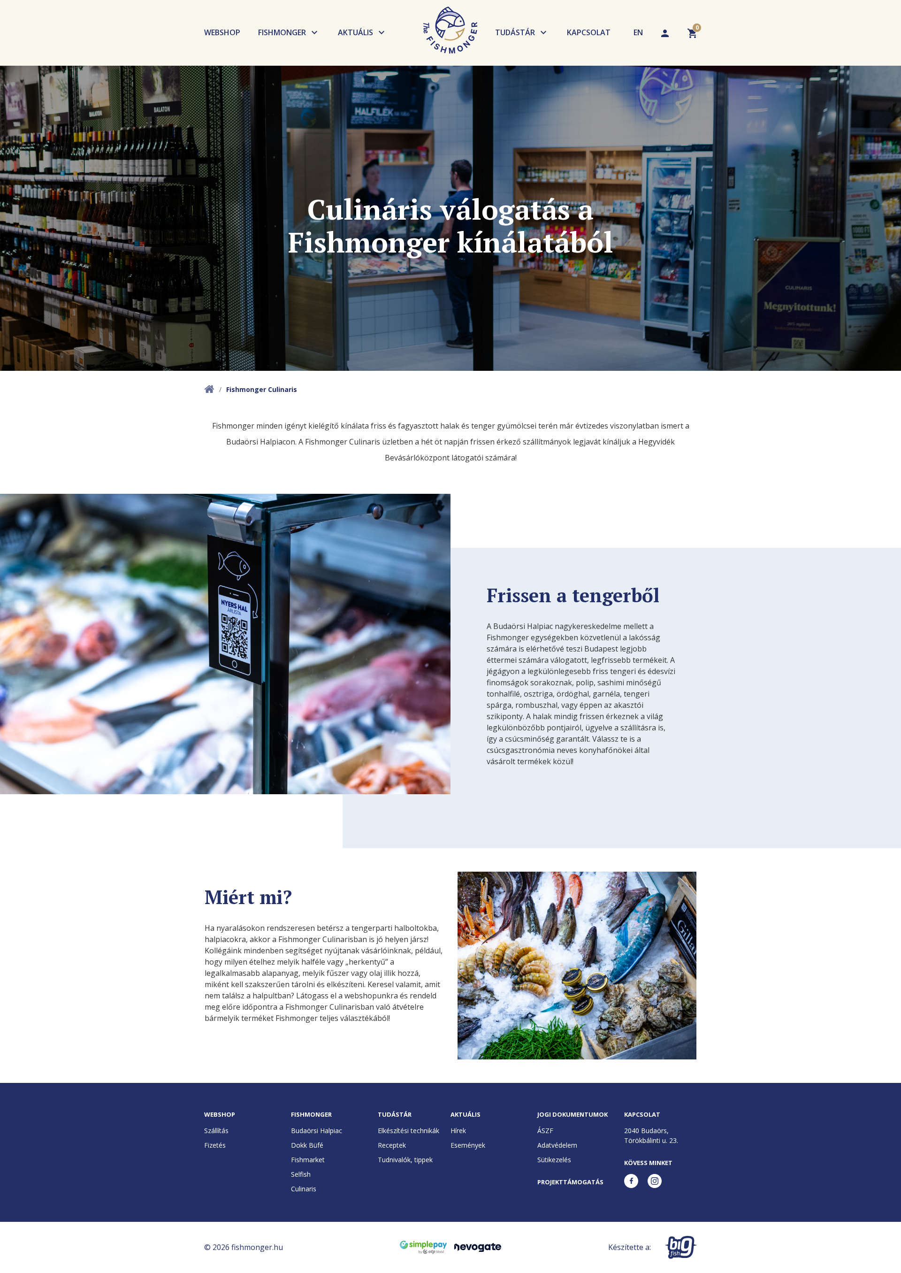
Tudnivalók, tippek (405, 1159)
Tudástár (515, 32)
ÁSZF (545, 1130)
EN (638, 32)
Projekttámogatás (570, 1182)
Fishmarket (308, 1159)
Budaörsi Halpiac (316, 1130)
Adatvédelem (557, 1145)
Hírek (458, 1130)
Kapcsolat (589, 32)
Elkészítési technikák (408, 1130)
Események (467, 1145)
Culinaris (303, 1188)
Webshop (222, 32)
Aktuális (355, 32)
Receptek (392, 1145)
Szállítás (216, 1130)
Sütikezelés (554, 1159)
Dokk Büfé (307, 1145)
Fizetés (215, 1145)
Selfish (301, 1174)
